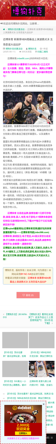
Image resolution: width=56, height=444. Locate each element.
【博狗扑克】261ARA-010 (15, 316)
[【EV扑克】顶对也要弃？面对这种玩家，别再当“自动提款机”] (15, 339)
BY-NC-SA (26, 273)
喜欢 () (30, 295)
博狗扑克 (32, 48)
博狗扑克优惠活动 (16, 29)
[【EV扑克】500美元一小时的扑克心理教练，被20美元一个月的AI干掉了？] (15, 368)
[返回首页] (4, 29)
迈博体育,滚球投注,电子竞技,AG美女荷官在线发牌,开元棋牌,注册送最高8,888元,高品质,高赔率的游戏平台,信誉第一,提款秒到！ (27, 239)
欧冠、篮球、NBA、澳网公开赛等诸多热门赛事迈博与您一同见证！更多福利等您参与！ (28, 72)
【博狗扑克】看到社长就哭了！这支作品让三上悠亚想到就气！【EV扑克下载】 (40, 319)
